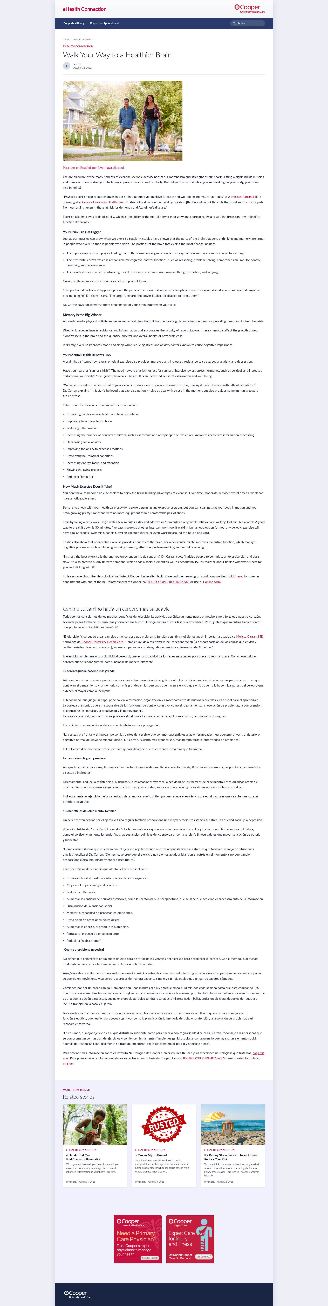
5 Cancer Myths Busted (151, 1155)
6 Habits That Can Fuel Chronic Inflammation (83, 1157)
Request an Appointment (104, 23)
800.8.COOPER (158, 582)
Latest (66, 39)
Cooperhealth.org (74, 23)
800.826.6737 (179, 582)
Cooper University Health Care (103, 202)
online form (213, 582)
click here (235, 576)
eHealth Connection (84, 9)
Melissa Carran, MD (244, 196)
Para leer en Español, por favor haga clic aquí (93, 167)
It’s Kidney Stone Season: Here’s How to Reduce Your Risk (231, 1157)
